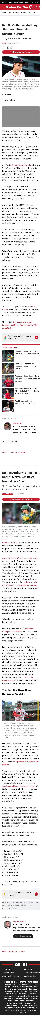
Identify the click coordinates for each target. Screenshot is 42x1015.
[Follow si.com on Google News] (36, 337)
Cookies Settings (30, 976)
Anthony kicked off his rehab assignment (20, 558)
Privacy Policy (7, 969)
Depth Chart (37, 12)
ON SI (11, 2)
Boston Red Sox (9, 100)
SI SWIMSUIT (19, 2)
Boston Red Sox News (17, 452)
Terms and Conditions (32, 973)
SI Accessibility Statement (11, 976)
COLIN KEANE (18, 423)
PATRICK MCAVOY (19, 922)
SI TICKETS (29, 2)
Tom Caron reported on (22, 165)
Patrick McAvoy (7, 494)
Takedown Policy (8, 973)
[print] (15, 441)
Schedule (16, 12)
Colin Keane (6, 43)
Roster (23, 12)
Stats (29, 12)
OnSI (9, 12)
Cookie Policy (29, 969)
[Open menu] (3, 7)
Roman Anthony (9, 542)
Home (4, 12)
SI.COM (4, 2)
